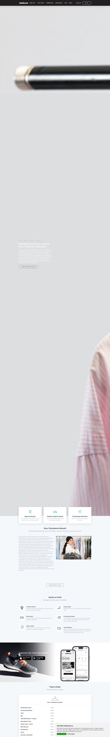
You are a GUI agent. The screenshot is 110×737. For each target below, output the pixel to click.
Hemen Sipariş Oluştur (28, 266)
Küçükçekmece (38, 240)
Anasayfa (20, 240)
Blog (66, 3)
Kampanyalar (50, 3)
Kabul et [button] (59, 734)
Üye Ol (87, 3)
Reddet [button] (64, 734)
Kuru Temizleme (31, 240)
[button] (59, 3)
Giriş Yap (78, 3)
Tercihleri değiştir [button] (71, 734)
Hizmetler (25, 240)
